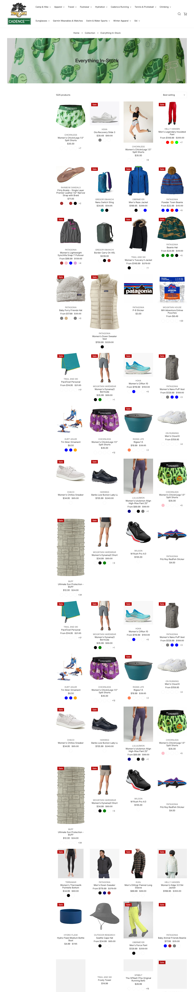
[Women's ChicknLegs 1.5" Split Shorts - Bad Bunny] (133, 160)
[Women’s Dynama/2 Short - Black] (100, 563)
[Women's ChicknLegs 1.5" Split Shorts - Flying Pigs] (138, 160)
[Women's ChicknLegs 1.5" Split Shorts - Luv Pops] (129, 160)
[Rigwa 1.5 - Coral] (129, 450)
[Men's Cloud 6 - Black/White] (172, 444)
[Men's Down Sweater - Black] (100, 893)
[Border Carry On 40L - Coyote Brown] (109, 260)
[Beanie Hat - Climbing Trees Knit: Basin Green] (167, 255)
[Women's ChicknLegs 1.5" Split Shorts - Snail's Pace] (95, 452)
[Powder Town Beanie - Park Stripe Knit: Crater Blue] (167, 210)
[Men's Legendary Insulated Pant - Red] (167, 142)
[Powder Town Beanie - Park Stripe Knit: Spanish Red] (172, 210)
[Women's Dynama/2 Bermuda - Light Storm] (104, 399)
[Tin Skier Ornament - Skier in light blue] (70, 450)
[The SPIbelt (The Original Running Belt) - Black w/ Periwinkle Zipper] (129, 988)
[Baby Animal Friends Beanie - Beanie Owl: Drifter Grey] (174, 946)
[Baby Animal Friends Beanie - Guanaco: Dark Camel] (179, 946)
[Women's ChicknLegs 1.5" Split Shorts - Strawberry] (176, 505)
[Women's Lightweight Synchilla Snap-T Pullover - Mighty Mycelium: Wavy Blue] (70, 263)
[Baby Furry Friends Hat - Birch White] (70, 318)
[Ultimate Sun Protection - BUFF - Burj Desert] (75, 594)
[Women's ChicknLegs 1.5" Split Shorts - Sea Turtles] (70, 148)
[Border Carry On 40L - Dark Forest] (100, 260)
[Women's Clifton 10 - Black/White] (138, 391)
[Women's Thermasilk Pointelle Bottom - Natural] (73, 895)
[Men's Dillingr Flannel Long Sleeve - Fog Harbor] (138, 895)
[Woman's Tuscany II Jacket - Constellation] (138, 268)
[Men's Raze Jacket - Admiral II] (140, 210)
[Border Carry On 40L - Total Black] (104, 260)
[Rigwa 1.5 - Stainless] (133, 450)
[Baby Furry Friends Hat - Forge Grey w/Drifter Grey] (61, 318)
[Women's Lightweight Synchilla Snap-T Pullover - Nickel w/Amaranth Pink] (66, 263)
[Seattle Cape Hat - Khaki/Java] (109, 946)
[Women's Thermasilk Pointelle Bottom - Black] (68, 895)
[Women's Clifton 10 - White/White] (143, 391)
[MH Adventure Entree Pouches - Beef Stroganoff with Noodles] (172, 321)
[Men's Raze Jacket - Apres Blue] (145, 210)
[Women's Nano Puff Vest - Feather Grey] (167, 397)
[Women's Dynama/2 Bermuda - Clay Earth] (109, 399)
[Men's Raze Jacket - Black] (136, 210)
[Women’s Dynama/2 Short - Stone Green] (104, 563)
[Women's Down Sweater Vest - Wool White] (107, 347)
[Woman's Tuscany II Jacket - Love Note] (133, 268)
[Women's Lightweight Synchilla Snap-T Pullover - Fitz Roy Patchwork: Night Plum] (75, 263)
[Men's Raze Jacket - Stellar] (131, 210)
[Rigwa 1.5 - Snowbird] (138, 450)
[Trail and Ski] (19, 14)
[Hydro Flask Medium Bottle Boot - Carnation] (73, 948)
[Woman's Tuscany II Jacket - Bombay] (143, 268)
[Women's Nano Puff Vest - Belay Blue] (172, 397)
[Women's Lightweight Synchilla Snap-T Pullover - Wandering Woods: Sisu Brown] (61, 263)
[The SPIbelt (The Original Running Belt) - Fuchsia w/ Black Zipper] (138, 988)
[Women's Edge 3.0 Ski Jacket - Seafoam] (172, 895)
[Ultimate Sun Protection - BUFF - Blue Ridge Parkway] (70, 594)
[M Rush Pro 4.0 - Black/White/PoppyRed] (138, 561)
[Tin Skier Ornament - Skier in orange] (75, 450)
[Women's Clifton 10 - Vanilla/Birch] (129, 391)
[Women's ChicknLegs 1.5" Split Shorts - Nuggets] (75, 148)
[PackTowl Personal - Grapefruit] (61, 389)
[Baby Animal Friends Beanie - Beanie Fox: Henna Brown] (170, 946)
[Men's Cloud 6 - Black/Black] (163, 444)
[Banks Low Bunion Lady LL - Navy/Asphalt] (104, 502)
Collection (90, 33)
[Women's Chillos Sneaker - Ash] (70, 502)
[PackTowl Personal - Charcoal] (75, 389)
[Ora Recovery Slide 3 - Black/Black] (109, 140)
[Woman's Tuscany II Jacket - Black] (129, 268)
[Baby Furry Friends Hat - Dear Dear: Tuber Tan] (66, 318)
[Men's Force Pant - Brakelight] (143, 953)
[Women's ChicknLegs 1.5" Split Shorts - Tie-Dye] (104, 452)
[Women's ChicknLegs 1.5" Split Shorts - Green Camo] (172, 505)
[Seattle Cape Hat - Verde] (104, 946)
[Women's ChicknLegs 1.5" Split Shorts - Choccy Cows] (100, 452)
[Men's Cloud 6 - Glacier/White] (176, 444)
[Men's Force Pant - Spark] (138, 953)
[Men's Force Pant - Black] (133, 953)
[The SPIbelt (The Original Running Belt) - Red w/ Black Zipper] (143, 988)
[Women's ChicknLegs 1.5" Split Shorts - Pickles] (167, 505)
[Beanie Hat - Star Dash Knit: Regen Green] (172, 255)
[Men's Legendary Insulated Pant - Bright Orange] (172, 142)
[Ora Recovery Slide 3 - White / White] (104, 140)
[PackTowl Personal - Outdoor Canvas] (70, 389)
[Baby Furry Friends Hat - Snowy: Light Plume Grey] (75, 318)
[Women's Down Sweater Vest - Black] (102, 347)
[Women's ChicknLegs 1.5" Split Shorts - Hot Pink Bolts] (109, 452)
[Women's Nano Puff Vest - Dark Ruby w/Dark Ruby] (163, 397)
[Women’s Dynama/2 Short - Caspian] (109, 563)
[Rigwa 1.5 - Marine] (143, 450)
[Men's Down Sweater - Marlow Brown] (109, 893)
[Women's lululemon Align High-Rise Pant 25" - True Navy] (129, 511)
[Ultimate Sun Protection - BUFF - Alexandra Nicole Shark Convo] (61, 594)
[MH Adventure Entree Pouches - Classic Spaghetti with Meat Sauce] (167, 321)
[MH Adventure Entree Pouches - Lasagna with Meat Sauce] (176, 321)
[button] (43, 7)
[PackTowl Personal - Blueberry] (66, 389)
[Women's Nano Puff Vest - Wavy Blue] (176, 397)
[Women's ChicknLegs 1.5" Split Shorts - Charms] (66, 148)
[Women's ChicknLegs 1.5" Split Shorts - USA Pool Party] (143, 160)
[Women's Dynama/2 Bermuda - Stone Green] (100, 399)
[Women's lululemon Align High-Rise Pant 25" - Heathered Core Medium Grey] (143, 511)
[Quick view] (80, 127)
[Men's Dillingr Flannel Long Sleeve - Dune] (143, 895)
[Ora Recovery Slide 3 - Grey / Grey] (100, 140)
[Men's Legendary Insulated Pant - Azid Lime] (176, 142)
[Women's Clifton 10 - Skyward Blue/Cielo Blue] (133, 391)
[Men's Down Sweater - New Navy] (104, 893)
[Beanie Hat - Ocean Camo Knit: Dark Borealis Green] (163, 255)
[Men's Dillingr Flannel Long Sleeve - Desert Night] (133, 895)
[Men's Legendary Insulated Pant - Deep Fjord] (163, 142)
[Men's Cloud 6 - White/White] (167, 444)
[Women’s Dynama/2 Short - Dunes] (95, 563)
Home (76, 33)
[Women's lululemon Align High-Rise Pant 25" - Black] (138, 511)
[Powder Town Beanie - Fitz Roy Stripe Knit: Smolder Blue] (176, 210)
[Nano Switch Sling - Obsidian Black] (107, 210)
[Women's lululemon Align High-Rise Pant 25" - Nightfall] (133, 511)
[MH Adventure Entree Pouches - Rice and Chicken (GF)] (163, 321)
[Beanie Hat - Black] (176, 255)
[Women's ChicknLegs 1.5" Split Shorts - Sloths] (61, 148)
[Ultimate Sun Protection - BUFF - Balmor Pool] (66, 594)
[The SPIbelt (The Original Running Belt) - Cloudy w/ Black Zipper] (133, 988)
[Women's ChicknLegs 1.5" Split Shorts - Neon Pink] (163, 505)
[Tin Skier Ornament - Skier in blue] (66, 450)
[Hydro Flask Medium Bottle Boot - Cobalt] (68, 948)
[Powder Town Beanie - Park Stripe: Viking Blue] (163, 210)
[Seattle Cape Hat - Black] (100, 946)
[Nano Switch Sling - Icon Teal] (102, 210)
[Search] (179, 14)
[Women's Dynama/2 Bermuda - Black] (95, 399)
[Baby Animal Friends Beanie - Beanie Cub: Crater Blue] (165, 946)
